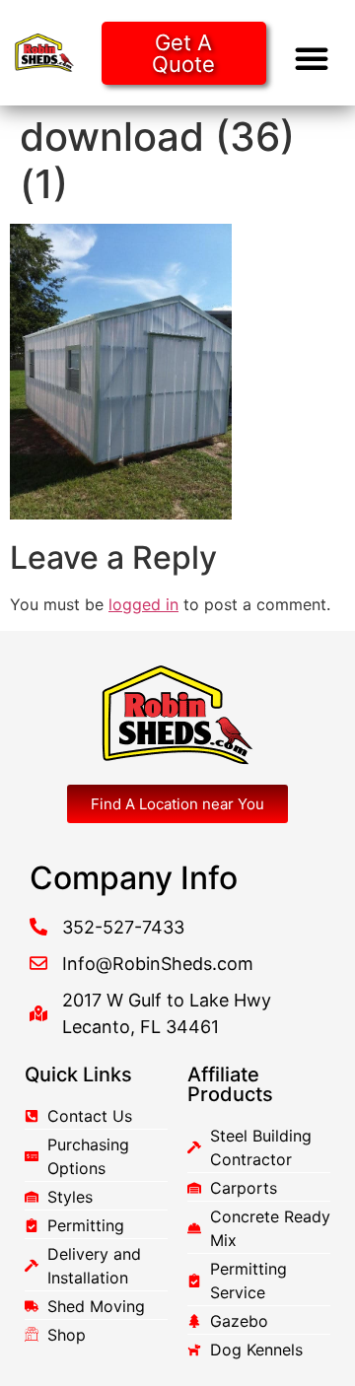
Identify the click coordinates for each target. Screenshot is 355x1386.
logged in (143, 604)
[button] (311, 58)
